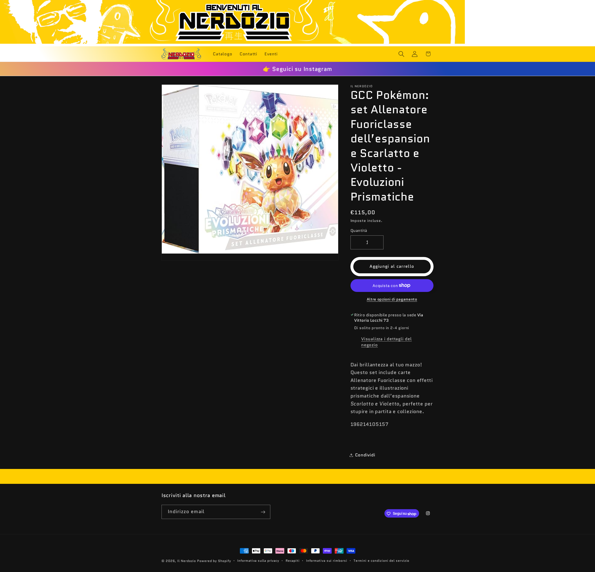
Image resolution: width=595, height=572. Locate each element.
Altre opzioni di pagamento (392, 299)
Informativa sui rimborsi (326, 560)
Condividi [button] (365, 455)
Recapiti (293, 560)
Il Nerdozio (186, 561)
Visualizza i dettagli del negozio (386, 342)
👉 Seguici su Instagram (297, 69)
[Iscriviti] (263, 512)
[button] (401, 53)
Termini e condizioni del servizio (381, 560)
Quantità (358, 230)
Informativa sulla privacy (258, 560)
